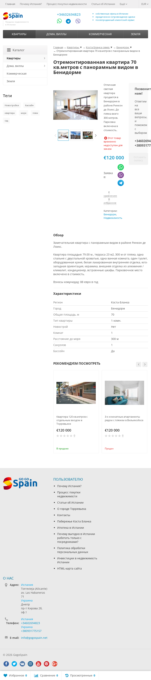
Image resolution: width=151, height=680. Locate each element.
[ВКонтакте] (22, 664)
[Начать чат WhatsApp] (61, 22)
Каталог (19, 50)
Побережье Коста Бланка (74, 521)
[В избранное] (94, 443)
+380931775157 (31, 631)
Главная (10, 4)
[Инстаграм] (30, 664)
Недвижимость (113, 218)
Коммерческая (100, 34)
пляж (35, 112)
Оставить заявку (140, 159)
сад (6, 120)
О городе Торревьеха (71, 509)
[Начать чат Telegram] (70, 22)
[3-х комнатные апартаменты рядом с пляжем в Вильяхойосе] (124, 393)
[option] (63, 135)
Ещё (122, 4)
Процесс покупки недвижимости (67, 4)
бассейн (29, 105)
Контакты (63, 515)
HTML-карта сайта (69, 568)
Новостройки (12, 105)
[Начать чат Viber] (78, 22)
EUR (144, 4)
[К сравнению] (88, 443)
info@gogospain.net (34, 638)
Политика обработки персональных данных (72, 550)
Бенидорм (110, 214)
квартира (10, 112)
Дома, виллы (56, 34)
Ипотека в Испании (70, 527)
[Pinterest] (46, 664)
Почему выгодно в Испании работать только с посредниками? (76, 538)
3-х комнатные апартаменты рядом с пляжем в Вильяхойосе (124, 418)
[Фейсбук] (6, 664)
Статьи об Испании (103, 4)
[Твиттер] (14, 664)
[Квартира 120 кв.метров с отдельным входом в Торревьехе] (76, 393)
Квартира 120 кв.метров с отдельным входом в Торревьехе (71, 420)
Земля (135, 34)
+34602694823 (69, 14)
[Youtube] (38, 664)
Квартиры (19, 34)
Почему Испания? (31, 4)
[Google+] (54, 664)
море (23, 112)
